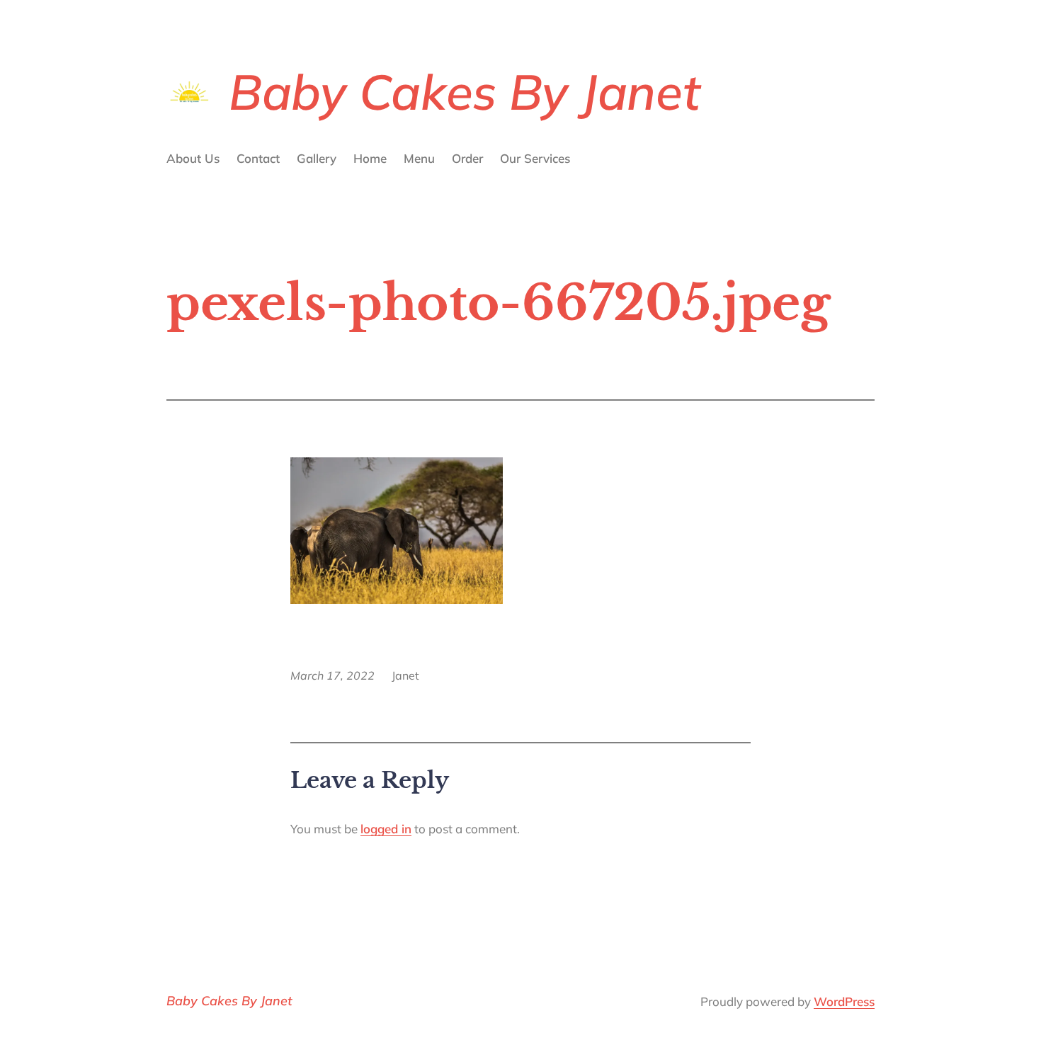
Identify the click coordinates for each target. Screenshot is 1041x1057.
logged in (385, 828)
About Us (193, 158)
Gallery (316, 158)
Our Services (535, 158)
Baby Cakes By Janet (464, 91)
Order (467, 158)
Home (370, 158)
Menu (419, 158)
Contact (258, 158)
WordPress (844, 1001)
